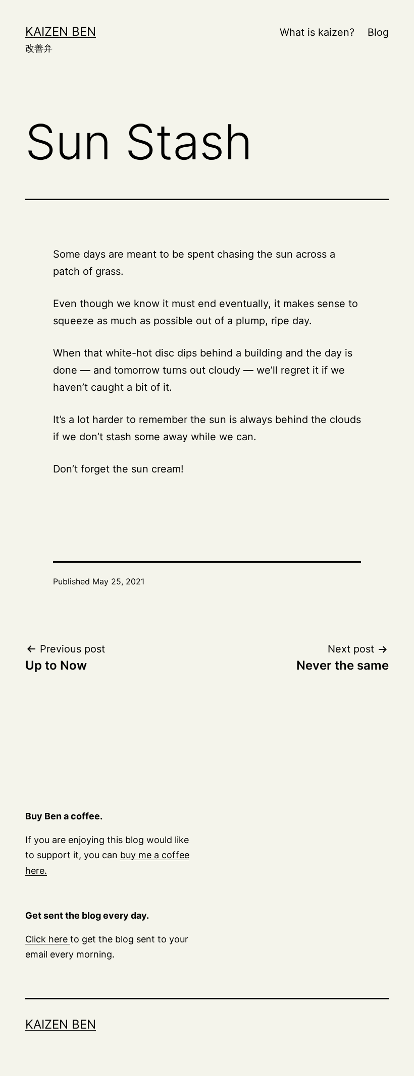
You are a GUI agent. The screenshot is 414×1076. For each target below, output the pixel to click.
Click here (47, 939)
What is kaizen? (317, 32)
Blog (378, 32)
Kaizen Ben (60, 31)
